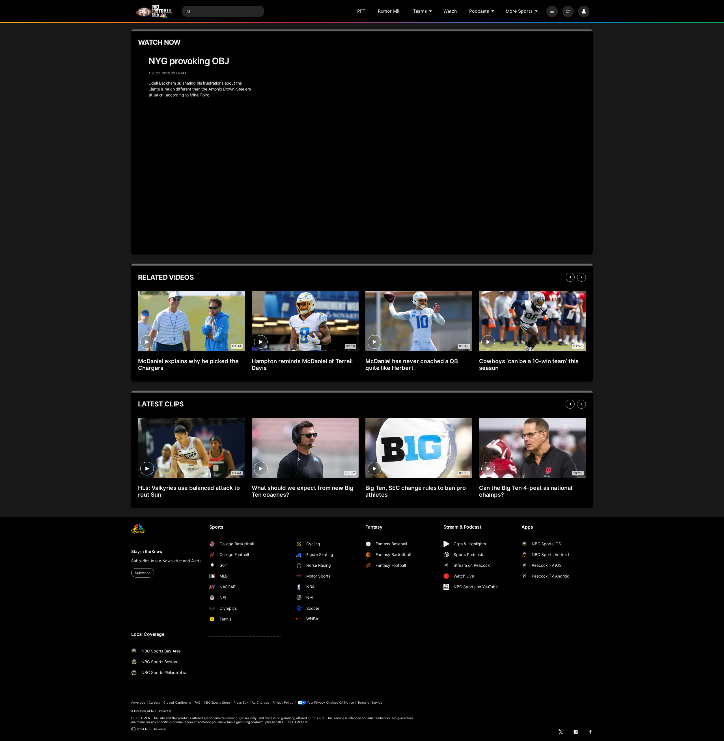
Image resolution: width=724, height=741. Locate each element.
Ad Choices (260, 703)
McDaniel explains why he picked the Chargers (188, 364)
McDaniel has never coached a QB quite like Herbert (411, 364)
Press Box (241, 703)
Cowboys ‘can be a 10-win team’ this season (529, 364)
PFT (361, 11)
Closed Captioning (177, 703)
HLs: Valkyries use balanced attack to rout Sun (189, 491)
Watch (450, 11)
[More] (552, 11)
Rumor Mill (389, 11)
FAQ (197, 703)
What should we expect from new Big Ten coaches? (303, 491)
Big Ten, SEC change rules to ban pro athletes (415, 491)
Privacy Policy (282, 703)
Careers (154, 703)
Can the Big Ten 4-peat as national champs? (525, 491)
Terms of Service (369, 703)
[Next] (581, 277)
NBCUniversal (161, 711)
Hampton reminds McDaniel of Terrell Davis (302, 364)
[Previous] (570, 277)
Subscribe (142, 573)
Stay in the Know (147, 551)
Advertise (138, 703)
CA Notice (346, 703)
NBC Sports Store (217, 703)
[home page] (154, 11)
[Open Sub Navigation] (430, 11)
